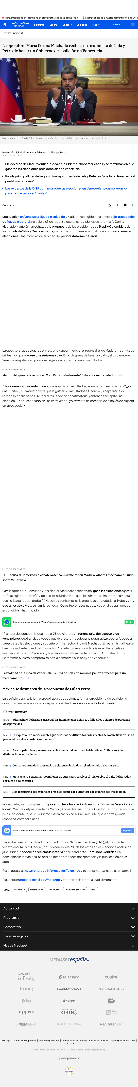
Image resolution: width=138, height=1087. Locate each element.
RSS (133, 1040)
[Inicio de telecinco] (4, 24)
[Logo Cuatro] (111, 977)
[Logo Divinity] (26, 989)
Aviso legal (5, 1040)
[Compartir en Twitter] (117, 205)
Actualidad (19, 890)
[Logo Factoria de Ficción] (111, 989)
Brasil (93, 890)
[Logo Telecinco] (69, 977)
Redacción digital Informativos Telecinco (24, 152)
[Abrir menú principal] (133, 24)
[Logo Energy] (69, 1000)
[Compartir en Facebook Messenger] (125, 205)
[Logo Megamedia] (70, 1058)
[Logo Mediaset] (69, 962)
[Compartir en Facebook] (133, 205)
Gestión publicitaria (119, 1040)
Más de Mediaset (15, 945)
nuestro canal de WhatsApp (40, 879)
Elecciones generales (74, 890)
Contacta (69, 1043)
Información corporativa (24, 1040)
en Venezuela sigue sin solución (42, 216)
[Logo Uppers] (26, 1012)
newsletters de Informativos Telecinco (52, 870)
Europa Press (58, 152)
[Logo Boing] (26, 1000)
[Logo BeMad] (111, 1000)
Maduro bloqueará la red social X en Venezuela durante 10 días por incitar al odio (58, 375)
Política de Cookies (98, 1040)
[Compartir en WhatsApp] (110, 205)
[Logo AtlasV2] (26, 1024)
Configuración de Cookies (74, 1040)
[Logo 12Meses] (111, 1012)
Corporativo (12, 927)
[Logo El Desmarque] (69, 989)
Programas (11, 917)
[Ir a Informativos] (20, 24)
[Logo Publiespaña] (69, 1024)
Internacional (13, 33)
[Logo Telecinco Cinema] (69, 1012)
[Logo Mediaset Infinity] (26, 977)
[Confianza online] (69, 1074)
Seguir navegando (16, 936)
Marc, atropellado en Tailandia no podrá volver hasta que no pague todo (41, 18)
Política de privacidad (49, 1040)
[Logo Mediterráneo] (111, 1024)
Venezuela (54, 890)
